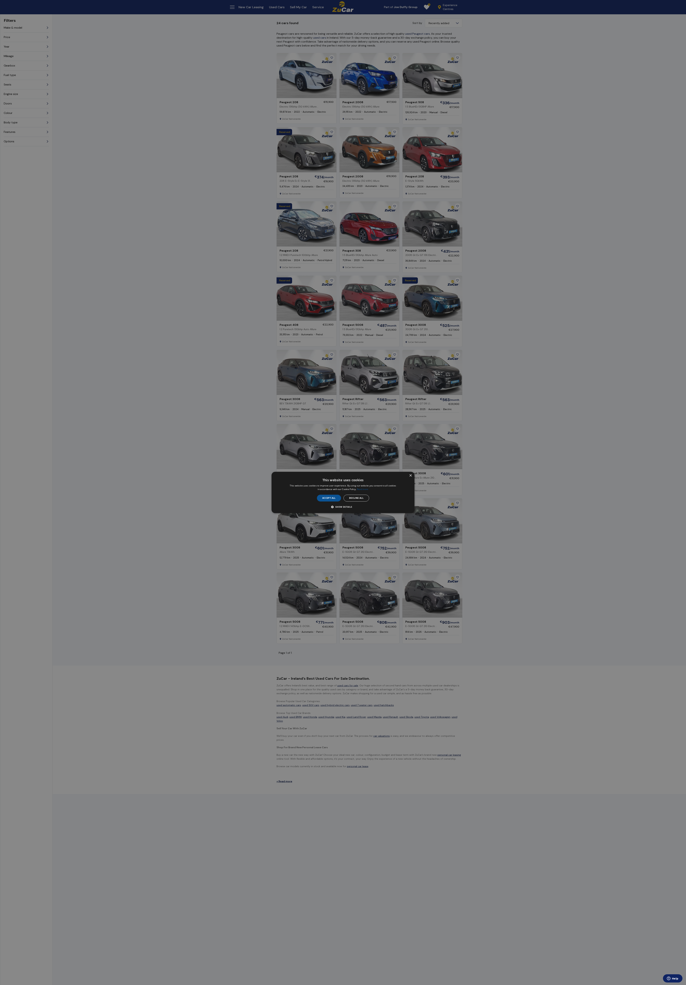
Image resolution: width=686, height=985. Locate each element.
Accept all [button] (329, 497)
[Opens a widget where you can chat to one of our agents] (672, 978)
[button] (343, 507)
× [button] (410, 475)
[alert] (343, 492)
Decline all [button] (356, 497)
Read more (362, 489)
